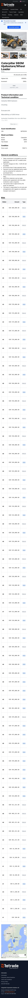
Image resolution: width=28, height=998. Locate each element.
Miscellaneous (5, 17)
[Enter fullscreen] (25, 926)
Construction (5, 9)
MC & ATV (4, 12)
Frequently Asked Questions (8, 977)
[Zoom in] (25, 929)
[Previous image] (4, 41)
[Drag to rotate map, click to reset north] (25, 933)
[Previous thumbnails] (1, 55)
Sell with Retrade (5, 983)
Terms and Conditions (6, 979)
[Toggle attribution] (25, 955)
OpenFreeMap (15, 954)
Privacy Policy (4, 981)
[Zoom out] (25, 931)
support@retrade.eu (10, 991)
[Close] (25, 22)
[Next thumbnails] (26, 55)
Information (15, 1)
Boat (21, 14)
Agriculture (21, 12)
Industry (16, 14)
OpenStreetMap (16, 956)
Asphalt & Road (14, 9)
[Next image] (24, 41)
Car (21, 9)
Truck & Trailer (12, 12)
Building (10, 14)
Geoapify (9, 954)
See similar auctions (14, 27)
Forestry (4, 14)
